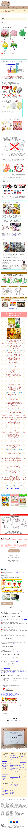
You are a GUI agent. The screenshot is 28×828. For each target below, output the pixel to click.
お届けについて (13, 759)
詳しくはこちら (14, 551)
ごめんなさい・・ (17, 694)
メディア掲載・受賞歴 (9, 694)
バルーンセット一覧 (11, 7)
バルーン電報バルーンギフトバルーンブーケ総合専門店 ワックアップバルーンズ (12, 14)
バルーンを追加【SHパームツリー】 (13, 51)
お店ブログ (12, 711)
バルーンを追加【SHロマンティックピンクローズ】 (5, 38)
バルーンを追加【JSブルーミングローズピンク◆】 (13, 38)
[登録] (21, 723)
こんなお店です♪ (23, 762)
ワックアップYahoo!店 (5, 695)
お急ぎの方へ (4, 768)
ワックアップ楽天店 (12, 695)
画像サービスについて (14, 775)
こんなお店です (15, 693)
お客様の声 (3, 694)
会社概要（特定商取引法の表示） (6, 693)
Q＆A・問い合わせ (5, 774)
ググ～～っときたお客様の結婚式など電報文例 (14, 785)
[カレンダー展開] (2, 825)
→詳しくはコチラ (4, 578)
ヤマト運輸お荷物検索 (11, 671)
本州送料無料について (14, 757)
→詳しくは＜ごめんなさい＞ (19, 572)
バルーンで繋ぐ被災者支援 (15, 713)
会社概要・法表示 (23, 756)
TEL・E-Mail (3, 686)
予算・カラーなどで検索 (18, 8)
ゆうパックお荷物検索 (20, 671)
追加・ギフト (25, 7)
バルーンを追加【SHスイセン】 (5, 51)
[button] (20, 3)
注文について (12, 755)
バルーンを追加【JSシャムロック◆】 (22, 38)
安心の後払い (4, 763)
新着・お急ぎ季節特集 (3, 8)
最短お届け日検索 (7, 603)
